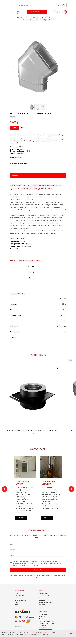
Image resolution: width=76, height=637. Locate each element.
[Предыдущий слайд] (13, 66)
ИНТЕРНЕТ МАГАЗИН (32, 18)
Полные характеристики (18, 163)
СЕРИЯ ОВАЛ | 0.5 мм (49, 18)
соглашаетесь (35, 561)
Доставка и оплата (43, 616)
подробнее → (23, 153)
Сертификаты (18, 602)
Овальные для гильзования (45, 602)
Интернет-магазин (43, 614)
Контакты (17, 607)
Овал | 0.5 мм (18, 157)
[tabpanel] (38, 216)
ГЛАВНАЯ (19, 18)
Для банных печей (43, 598)
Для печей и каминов (44, 595)
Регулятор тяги (42, 604)
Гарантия (17, 604)
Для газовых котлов (43, 593)
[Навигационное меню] (3, 3)
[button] (37, 12)
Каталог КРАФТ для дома (20, 600)
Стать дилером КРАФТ (20, 595)
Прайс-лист (17, 598)
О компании (17, 593)
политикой (16, 563)
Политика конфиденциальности (46, 621)
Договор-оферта (43, 619)
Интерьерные (42, 600)
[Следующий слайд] (62, 66)
